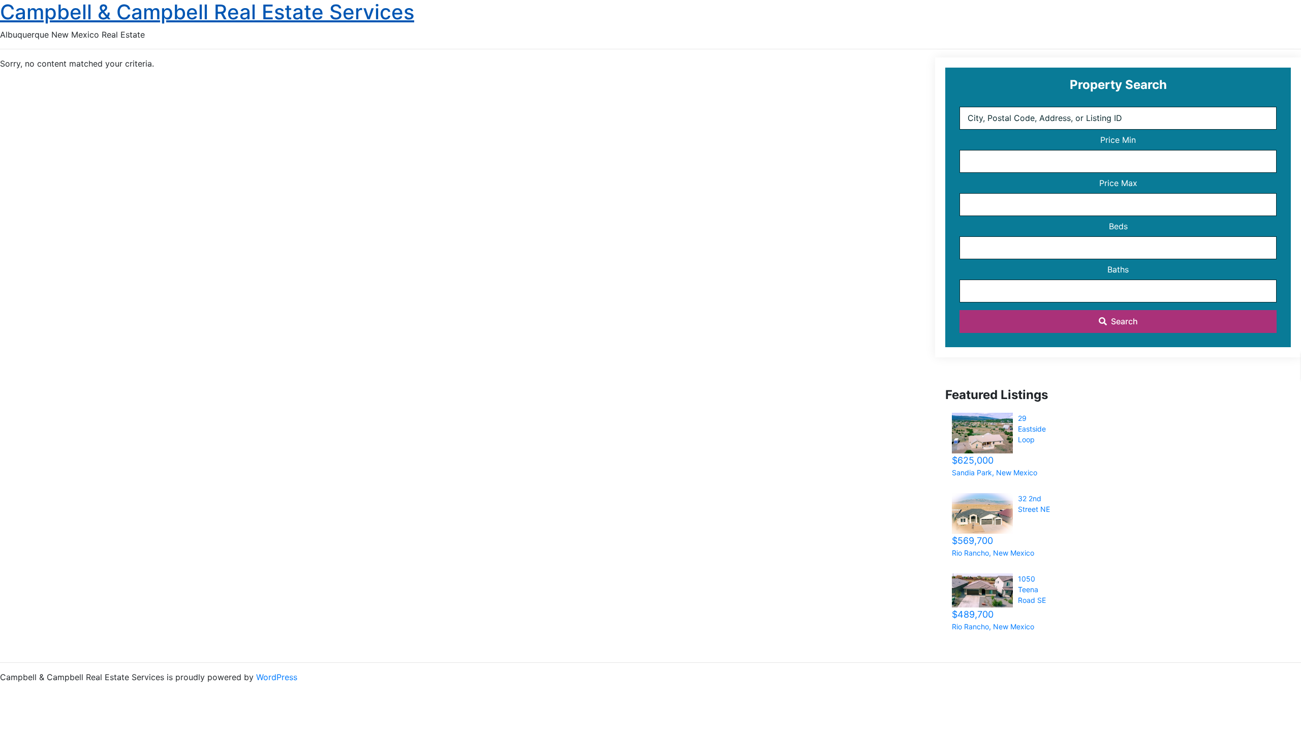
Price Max (1118, 183)
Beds (1118, 226)
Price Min (1118, 140)
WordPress (276, 677)
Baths (1118, 269)
